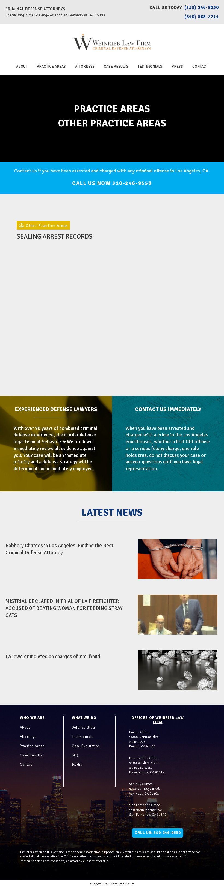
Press (177, 66)
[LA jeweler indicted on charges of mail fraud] (178, 670)
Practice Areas (51, 66)
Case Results (116, 66)
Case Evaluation (86, 746)
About (21, 66)
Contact (200, 66)
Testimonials (150, 66)
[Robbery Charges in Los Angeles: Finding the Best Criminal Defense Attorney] (178, 559)
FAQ (75, 755)
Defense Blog (83, 727)
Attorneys (85, 66)
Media (77, 764)
